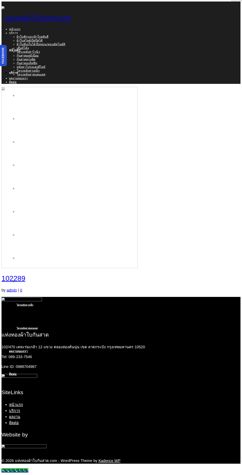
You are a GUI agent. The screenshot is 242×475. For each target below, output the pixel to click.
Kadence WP (109, 461)
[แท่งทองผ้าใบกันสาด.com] (121, 17)
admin (12, 290)
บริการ (14, 411)
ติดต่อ (14, 423)
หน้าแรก (16, 404)
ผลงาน (14, 417)
